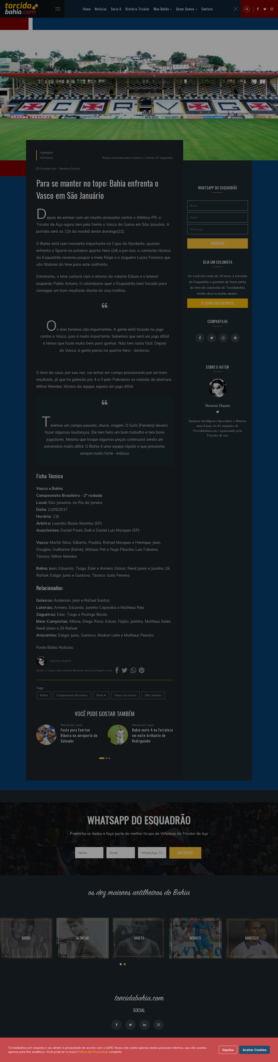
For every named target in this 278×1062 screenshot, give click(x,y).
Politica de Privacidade (92, 1052)
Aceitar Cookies (254, 1050)
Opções (228, 1050)
